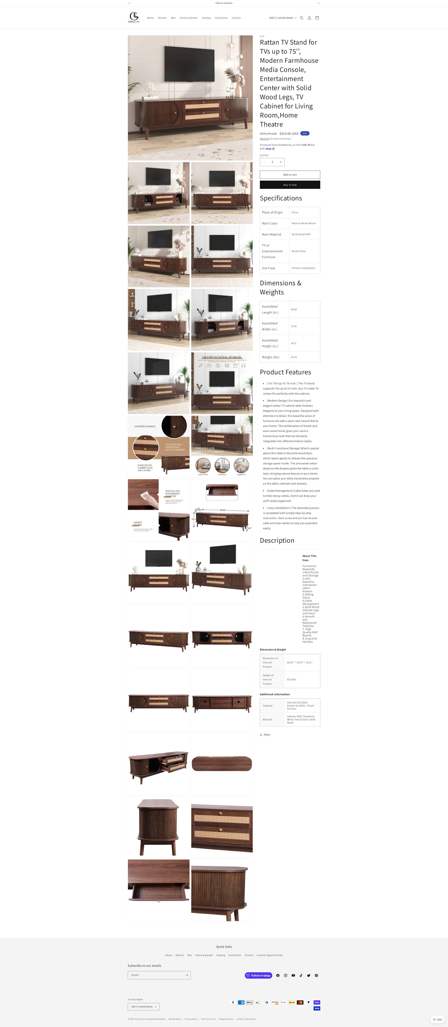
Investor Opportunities (270, 955)
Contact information (246, 1019)
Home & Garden (204, 955)
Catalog (220, 955)
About (168, 955)
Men (189, 955)
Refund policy (175, 1019)
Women (180, 955)
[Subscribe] (187, 975)
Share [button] (267, 734)
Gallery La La (141, 1019)
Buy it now (290, 184)
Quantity (264, 155)
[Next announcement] (319, 3)
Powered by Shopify (156, 1019)
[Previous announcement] (129, 3)
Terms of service (208, 1019)
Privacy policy (191, 1019)
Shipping (264, 138)
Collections (234, 955)
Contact (249, 955)
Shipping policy (226, 1019)
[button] (302, 18)
